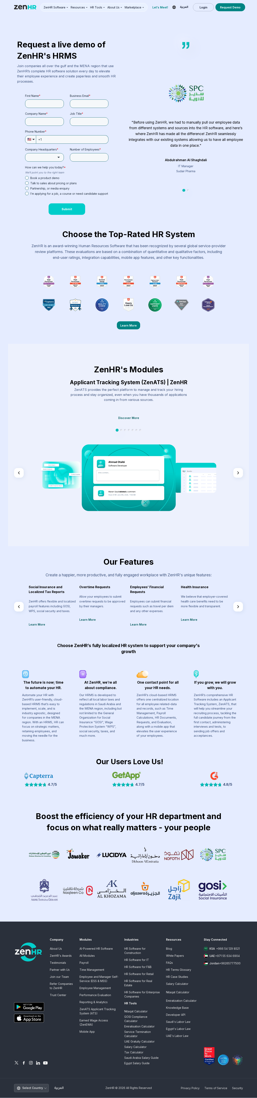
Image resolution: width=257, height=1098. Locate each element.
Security (237, 1088)
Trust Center (58, 995)
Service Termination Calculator (137, 1034)
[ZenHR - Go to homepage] (28, 952)
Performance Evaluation (95, 995)
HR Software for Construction (135, 951)
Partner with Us (60, 969)
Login (203, 7)
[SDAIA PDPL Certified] (237, 1059)
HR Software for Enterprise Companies (142, 994)
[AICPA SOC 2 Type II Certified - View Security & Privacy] (223, 1059)
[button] (56, 7)
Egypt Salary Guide (137, 1063)
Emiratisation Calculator (139, 1026)
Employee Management (95, 988)
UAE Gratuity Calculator (139, 1041)
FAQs (169, 962)
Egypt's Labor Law (178, 1028)
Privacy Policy (190, 1088)
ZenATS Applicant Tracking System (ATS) (98, 1011)
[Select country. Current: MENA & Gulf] (174, 7)
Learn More (128, 325)
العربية (59, 1088)
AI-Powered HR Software (96, 948)
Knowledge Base (177, 1007)
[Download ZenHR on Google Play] (29, 1006)
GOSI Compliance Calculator (135, 1019)
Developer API (175, 1014)
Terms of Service (215, 1088)
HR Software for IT (136, 960)
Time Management (92, 969)
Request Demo (230, 7)
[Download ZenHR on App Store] (29, 1018)
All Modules (87, 955)
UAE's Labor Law (177, 1036)
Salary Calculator (135, 1047)
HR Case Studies (177, 976)
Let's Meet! (160, 7)
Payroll (84, 962)
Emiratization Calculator (181, 1000)
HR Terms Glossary (178, 969)
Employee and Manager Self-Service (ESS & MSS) (99, 979)
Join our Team (59, 976)
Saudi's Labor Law (178, 1021)
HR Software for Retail (139, 974)
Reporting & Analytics (94, 1002)
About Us (56, 948)
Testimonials (58, 962)
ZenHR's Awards (61, 955)
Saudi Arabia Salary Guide (141, 1057)
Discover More (128, 418)
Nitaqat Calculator (136, 1011)
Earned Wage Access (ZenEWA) (94, 1022)
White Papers (175, 955)
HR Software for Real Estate (138, 983)
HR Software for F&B (138, 967)
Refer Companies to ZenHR (61, 986)
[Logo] (25, 7)
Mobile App (87, 1031)
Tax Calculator (133, 1052)
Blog (169, 948)
